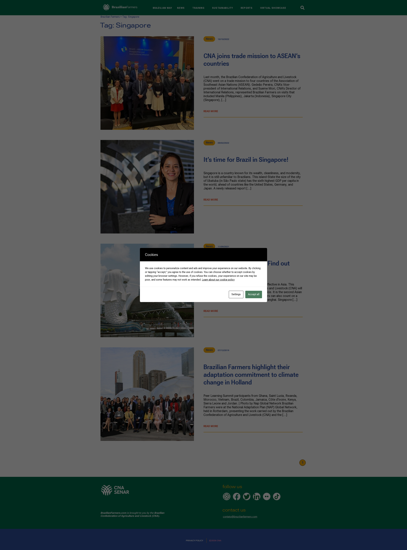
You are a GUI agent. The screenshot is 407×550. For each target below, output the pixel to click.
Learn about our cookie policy (218, 279)
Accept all (253, 294)
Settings (236, 294)
